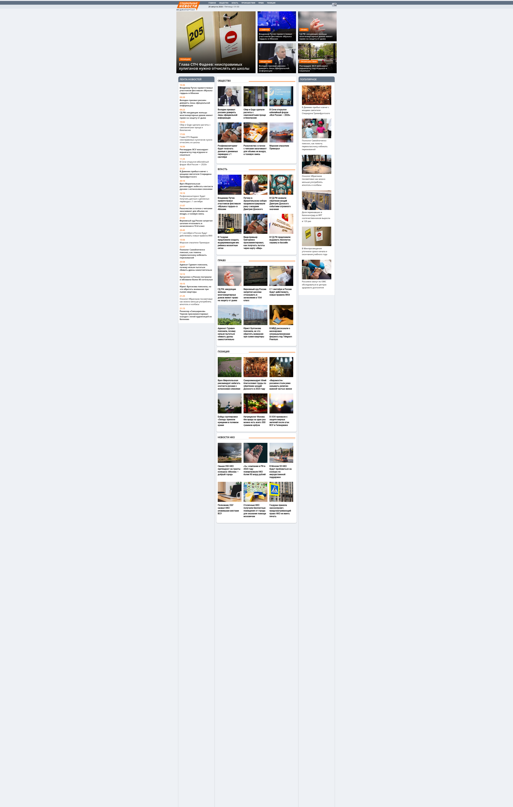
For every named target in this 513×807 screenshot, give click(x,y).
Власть (235, 3)
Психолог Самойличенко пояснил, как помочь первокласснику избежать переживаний (193, 253)
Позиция (271, 3)
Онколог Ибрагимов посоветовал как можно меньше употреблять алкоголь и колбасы (196, 301)
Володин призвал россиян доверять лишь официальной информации (274, 68)
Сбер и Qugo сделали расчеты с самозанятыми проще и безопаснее (195, 127)
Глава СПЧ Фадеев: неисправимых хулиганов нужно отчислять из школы (214, 66)
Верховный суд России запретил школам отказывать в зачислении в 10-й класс (196, 223)
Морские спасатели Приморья (194, 242)
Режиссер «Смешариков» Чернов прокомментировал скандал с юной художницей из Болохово (196, 315)
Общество (223, 3)
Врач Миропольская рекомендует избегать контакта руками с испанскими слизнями (196, 186)
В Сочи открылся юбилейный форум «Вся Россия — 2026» (194, 163)
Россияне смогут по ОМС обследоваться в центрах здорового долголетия (314, 284)
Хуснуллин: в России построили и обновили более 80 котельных (196, 278)
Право (261, 3)
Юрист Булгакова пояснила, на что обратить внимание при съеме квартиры (195, 289)
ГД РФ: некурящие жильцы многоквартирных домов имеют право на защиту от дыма (316, 36)
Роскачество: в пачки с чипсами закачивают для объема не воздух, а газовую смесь (196, 211)
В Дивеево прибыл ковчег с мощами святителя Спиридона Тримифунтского (195, 174)
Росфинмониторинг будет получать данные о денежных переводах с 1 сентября (194, 199)
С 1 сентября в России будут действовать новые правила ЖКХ (196, 234)
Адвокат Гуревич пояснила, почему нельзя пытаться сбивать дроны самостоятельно (196, 267)
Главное (212, 3)
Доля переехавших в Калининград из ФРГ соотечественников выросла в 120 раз (316, 216)
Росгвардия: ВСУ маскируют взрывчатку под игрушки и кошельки (313, 68)
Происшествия (248, 3)
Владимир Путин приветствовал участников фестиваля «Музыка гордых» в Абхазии (275, 36)
